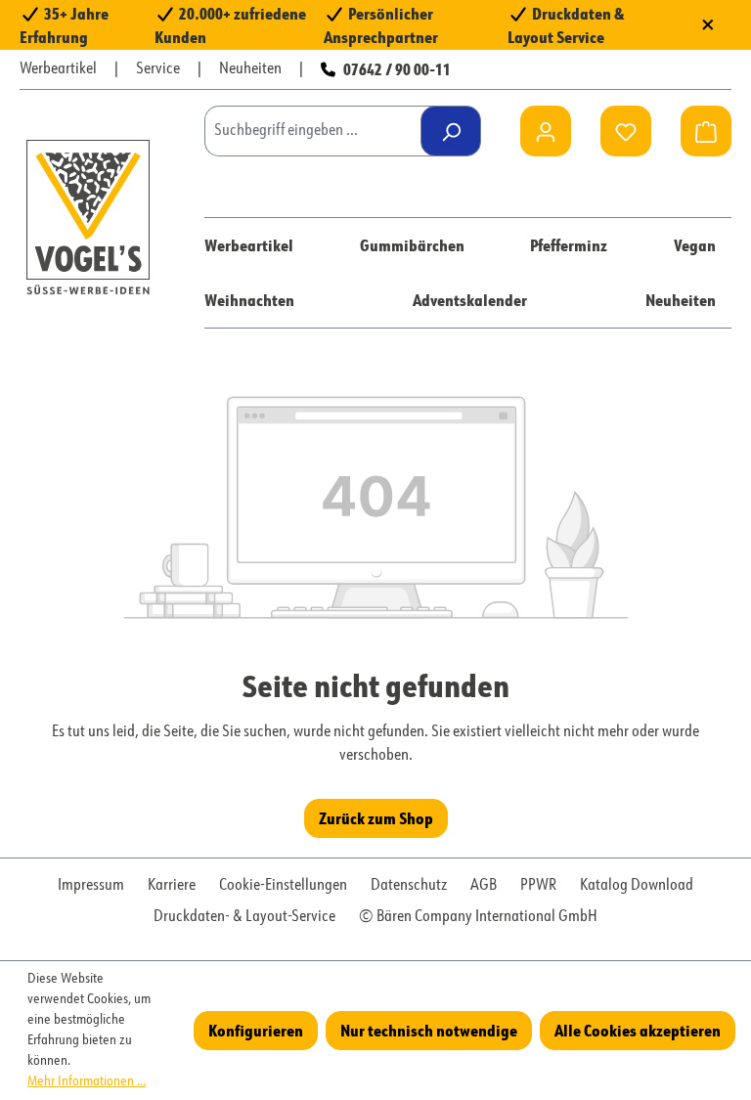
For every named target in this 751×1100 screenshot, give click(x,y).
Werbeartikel (58, 69)
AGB (483, 886)
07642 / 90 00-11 (397, 69)
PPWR (538, 886)
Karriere (172, 886)
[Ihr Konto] (545, 131)
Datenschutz (409, 886)
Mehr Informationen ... (86, 1081)
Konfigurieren (255, 1030)
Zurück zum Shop (376, 818)
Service (158, 69)
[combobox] (319, 131)
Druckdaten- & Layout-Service (244, 917)
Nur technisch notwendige (428, 1030)
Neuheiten (250, 69)
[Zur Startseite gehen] (88, 216)
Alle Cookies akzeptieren (637, 1030)
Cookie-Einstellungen (283, 886)
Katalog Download (636, 886)
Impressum (91, 886)
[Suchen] (450, 131)
